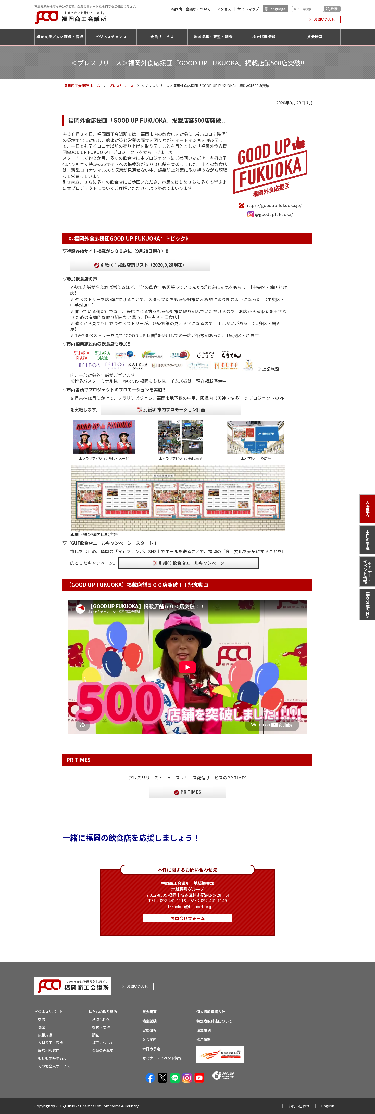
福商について (103, 1042)
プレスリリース (121, 85)
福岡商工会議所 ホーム (82, 85)
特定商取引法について (214, 1021)
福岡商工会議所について (191, 8)
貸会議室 (315, 36)
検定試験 (149, 1021)
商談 (41, 1027)
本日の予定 (368, 539)
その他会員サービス (54, 1065)
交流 (41, 1019)
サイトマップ (248, 8)
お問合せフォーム (187, 918)
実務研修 (149, 1030)
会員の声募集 (103, 1050)
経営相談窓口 (48, 1050)
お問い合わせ (324, 19)
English (327, 1105)
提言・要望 (101, 1027)
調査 (95, 1034)
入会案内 (368, 508)
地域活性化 (101, 1019)
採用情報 (203, 1039)
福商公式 (368, 605)
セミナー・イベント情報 (367, 571)
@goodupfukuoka (273, 214)
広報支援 (45, 1034)
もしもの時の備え (52, 1058)
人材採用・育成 (50, 1042)
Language (276, 8)
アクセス (224, 8)
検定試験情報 (264, 36)
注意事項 (203, 1030)
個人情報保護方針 (210, 1011)
